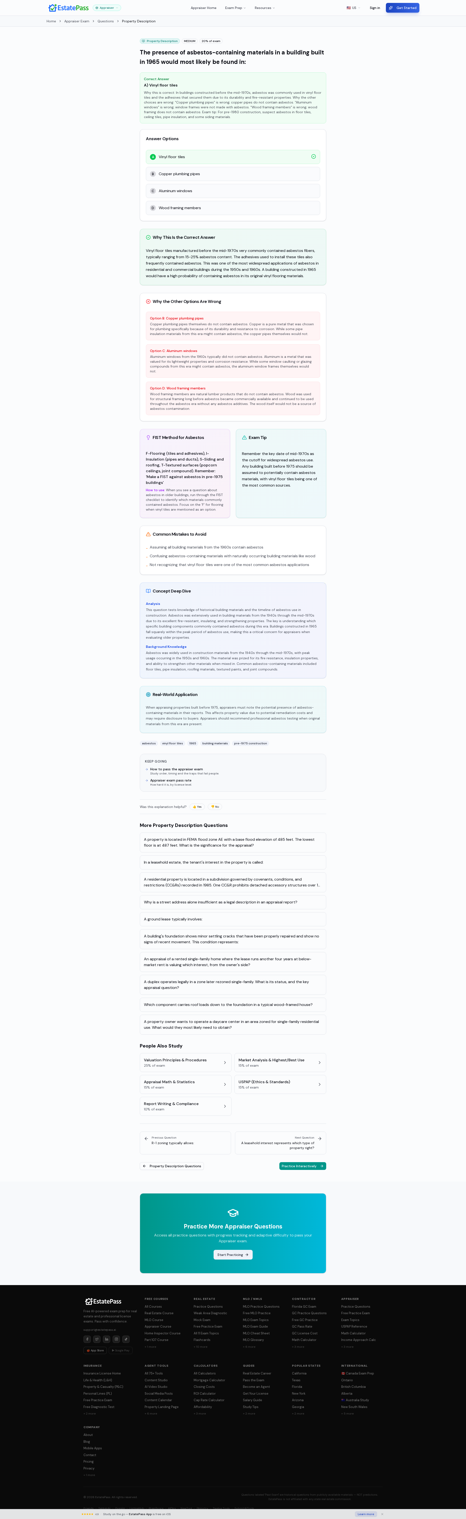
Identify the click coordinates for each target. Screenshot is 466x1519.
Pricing (88, 1461)
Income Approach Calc (358, 1340)
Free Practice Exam (208, 1326)
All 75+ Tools (154, 1373)
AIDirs (172, 1508)
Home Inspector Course (163, 1333)
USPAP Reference (354, 1326)
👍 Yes (197, 807)
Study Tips (250, 1407)
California (299, 1373)
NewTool (186, 1508)
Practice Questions (208, 1306)
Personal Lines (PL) (97, 1393)
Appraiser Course (158, 1326)
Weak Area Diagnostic (210, 1313)
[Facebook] (87, 1339)
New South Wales (354, 1407)
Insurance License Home (102, 1373)
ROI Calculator (205, 1393)
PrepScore (156, 1508)
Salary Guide (252, 1400)
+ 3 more (298, 1347)
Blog (86, 1442)
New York (299, 1393)
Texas (296, 1380)
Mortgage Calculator (209, 1380)
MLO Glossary (253, 1340)
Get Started (406, 8)
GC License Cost (304, 1333)
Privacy (88, 1468)
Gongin (120, 1508)
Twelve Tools (221, 1508)
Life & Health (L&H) (97, 1380)
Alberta (346, 1393)
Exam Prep (233, 8)
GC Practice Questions (309, 1313)
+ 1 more (150, 1347)
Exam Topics (350, 1320)
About (88, 1435)
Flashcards (202, 1340)
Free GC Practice (305, 1320)
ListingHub (137, 1508)
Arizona (298, 1400)
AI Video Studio (156, 1387)
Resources (263, 8)
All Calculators (205, 1373)
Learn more (366, 1514)
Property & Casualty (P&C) (103, 1387)
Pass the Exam (253, 1380)
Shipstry (202, 1508)
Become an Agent (256, 1387)
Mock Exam (202, 1320)
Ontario (347, 1380)
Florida (297, 1387)
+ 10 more (200, 1347)
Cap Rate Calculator (209, 1400)
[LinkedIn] (106, 1339)
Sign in (375, 8)
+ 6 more (249, 1347)
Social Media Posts (159, 1393)
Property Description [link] (139, 21)
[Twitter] (96, 1339)
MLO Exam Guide (255, 1326)
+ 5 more (347, 1414)
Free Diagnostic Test (98, 1407)
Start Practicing (230, 1255)
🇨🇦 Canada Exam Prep (357, 1373)
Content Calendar (158, 1400)
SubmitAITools (244, 1508)
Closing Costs (204, 1387)
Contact (89, 1455)
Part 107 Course (156, 1340)
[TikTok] (126, 1339)
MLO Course (154, 1320)
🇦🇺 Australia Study (355, 1400)
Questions (106, 21)
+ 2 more (89, 1414)
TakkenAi (104, 1508)
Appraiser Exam (76, 21)
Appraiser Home (203, 8)
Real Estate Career (257, 1373)
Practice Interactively (299, 1166)
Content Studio (156, 1380)
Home (51, 21)
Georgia (298, 1407)
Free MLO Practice (257, 1313)
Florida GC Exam (304, 1306)
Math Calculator (304, 1340)
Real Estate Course (159, 1313)
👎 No (215, 807)
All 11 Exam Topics (206, 1333)
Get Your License (255, 1393)
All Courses (153, 1306)
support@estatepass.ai (99, 1330)
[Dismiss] (382, 1514)
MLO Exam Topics (256, 1320)
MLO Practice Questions (261, 1306)
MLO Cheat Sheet (256, 1333)
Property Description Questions (175, 1166)
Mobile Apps (92, 1448)
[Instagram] (116, 1339)
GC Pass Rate (302, 1326)
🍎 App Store (95, 1350)
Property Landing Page (162, 1407)
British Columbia (353, 1387)
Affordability (203, 1407)
